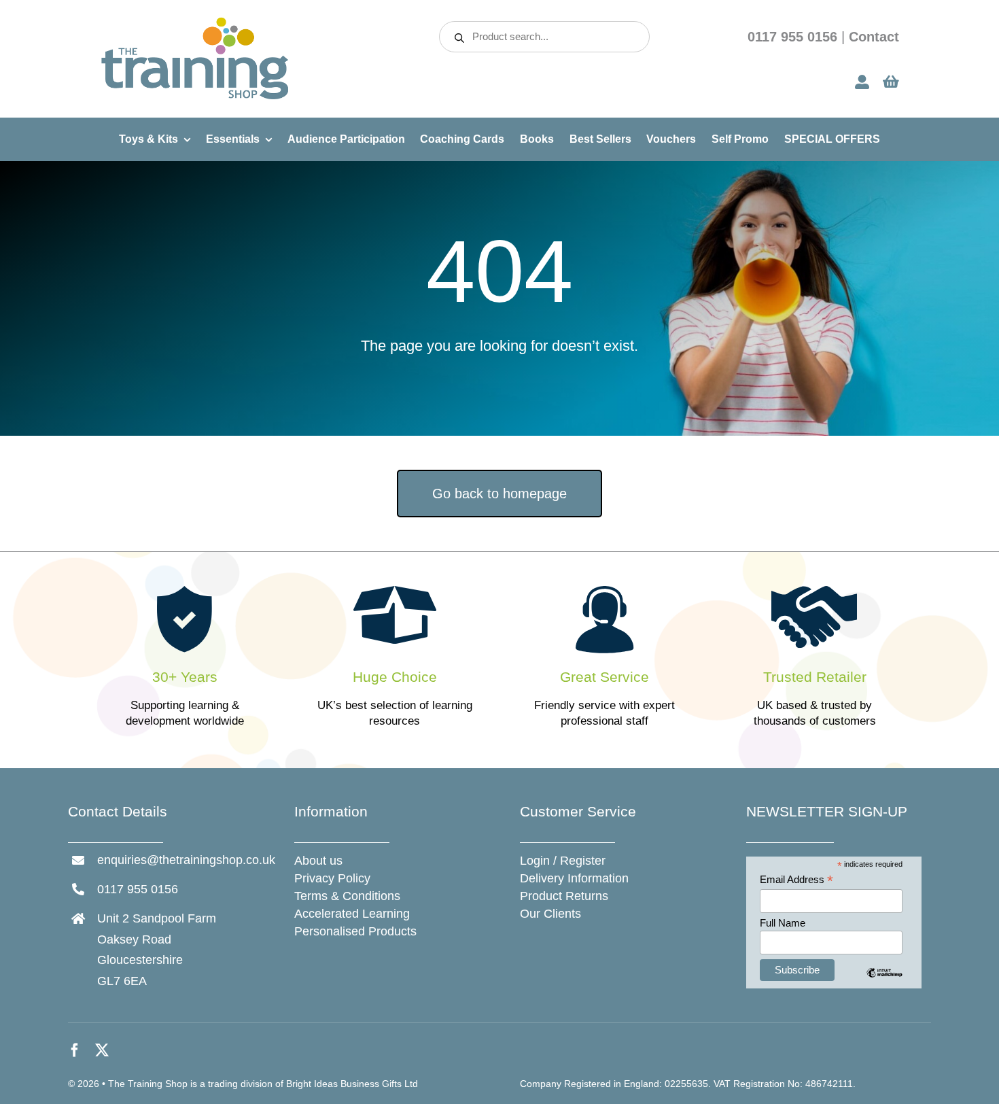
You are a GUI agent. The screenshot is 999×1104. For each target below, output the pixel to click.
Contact (874, 36)
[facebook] (75, 1050)
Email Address (796, 880)
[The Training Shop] (195, 21)
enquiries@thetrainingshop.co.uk (186, 860)
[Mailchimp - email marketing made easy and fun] (884, 982)
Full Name (782, 923)
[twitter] (102, 1050)
